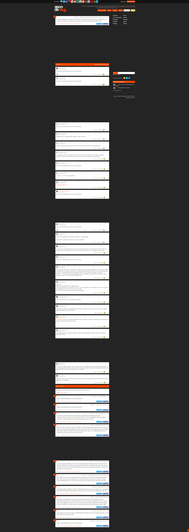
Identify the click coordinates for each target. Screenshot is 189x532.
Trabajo (115, 23)
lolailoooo (63, 281)
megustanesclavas (64, 162)
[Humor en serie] (80, 1)
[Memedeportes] (64, 1)
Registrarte (79, 71)
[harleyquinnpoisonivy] (57, 330)
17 (54, 496)
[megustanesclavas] (57, 163)
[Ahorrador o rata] (94, 1)
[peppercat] (57, 143)
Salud (125, 21)
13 (54, 510)
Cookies (128, 96)
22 (54, 16)
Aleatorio (120, 10)
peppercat (63, 142)
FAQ (131, 96)
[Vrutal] (75, 1)
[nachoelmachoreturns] (57, 124)
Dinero (125, 17)
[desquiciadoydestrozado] (57, 191)
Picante (115, 21)
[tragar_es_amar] (57, 69)
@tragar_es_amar (61, 175)
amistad (107, 17)
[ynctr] (57, 257)
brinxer (63, 245)
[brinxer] (57, 246)
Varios (125, 23)
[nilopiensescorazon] (57, 297)
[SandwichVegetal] (57, 173)
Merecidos (115, 10)
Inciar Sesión (73, 71)
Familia (125, 19)
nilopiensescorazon (65, 296)
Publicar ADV (127, 10)
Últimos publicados (102, 10)
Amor (124, 15)
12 (54, 404)
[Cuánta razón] (61, 1)
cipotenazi (63, 223)
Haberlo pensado (69, 23)
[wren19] (57, 364)
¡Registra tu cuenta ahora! (61, 392)
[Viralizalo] (97, 1)
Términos (119, 96)
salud (108, 510)
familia (107, 413)
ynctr (62, 256)
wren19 (63, 363)
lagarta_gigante (64, 133)
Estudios (115, 19)
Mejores (109, 10)
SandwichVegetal (64, 172)
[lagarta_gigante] (57, 134)
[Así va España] (69, 1)
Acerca (115, 96)
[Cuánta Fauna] (83, 1)
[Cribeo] (78, 1)
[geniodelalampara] (57, 152)
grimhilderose (64, 316)
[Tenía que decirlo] (91, 1)
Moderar (133, 10)
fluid (62, 233)
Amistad (115, 15)
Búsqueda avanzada (116, 74)
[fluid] (57, 234)
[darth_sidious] (57, 78)
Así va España (117, 17)
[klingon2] (57, 376)
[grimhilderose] (57, 317)
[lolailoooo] (57, 282)
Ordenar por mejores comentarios (101, 64)
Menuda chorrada (77, 23)
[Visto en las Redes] (67, 1)
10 (54, 396)
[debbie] (57, 267)
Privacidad (124, 96)
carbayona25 (64, 305)
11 (54, 413)
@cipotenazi (60, 319)
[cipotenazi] (57, 224)
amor (108, 396)
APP (134, 96)
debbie (63, 266)
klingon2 (63, 375)
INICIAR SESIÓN (131, 1)
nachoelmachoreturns (65, 123)
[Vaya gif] (88, 1)
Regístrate (123, 1)
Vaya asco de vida (60, 23)
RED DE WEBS (56, 1)
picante (107, 475)
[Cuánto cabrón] (72, 1)
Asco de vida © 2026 (130, 97)
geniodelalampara (64, 151)
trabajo (107, 425)
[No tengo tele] (86, 1)
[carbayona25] (57, 306)
